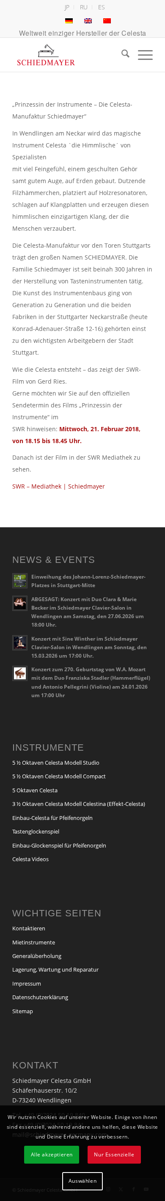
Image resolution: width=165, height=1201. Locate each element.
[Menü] (141, 55)
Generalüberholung (36, 956)
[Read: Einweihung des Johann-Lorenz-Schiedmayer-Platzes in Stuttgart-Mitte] (20, 580)
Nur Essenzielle (114, 1154)
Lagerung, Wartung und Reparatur (55, 969)
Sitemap (22, 1011)
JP (67, 7)
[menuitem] (67, 7)
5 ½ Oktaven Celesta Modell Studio (55, 762)
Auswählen (82, 1180)
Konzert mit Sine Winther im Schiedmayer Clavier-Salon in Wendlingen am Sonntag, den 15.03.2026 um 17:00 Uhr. (89, 647)
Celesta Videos (30, 859)
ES (101, 7)
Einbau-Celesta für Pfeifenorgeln (52, 818)
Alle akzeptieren (52, 1154)
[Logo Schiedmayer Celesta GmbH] (68, 55)
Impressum (26, 983)
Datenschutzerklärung (40, 997)
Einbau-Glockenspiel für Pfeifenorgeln (59, 845)
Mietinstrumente (33, 942)
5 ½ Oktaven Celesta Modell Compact (59, 776)
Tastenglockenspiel (35, 831)
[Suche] (121, 55)
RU (84, 7)
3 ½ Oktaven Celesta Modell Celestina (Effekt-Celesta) (78, 804)
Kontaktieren (28, 928)
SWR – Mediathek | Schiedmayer (58, 486)
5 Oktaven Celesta (35, 790)
